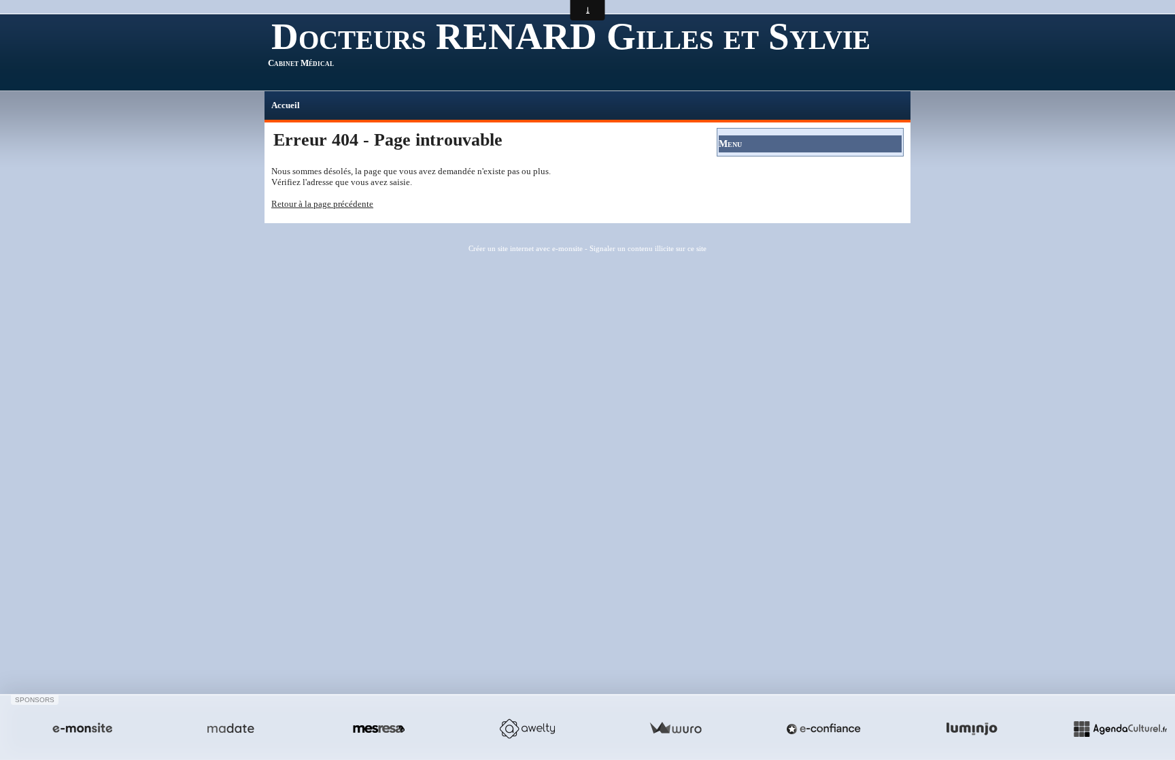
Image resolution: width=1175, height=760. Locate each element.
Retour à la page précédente (322, 204)
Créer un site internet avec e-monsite (526, 248)
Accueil (285, 105)
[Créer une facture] (675, 728)
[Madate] (231, 728)
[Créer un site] (82, 728)
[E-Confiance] (823, 728)
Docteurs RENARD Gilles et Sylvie (570, 36)
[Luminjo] (972, 728)
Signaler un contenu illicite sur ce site (648, 248)
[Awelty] (527, 728)
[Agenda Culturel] (1120, 728)
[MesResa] (379, 728)
